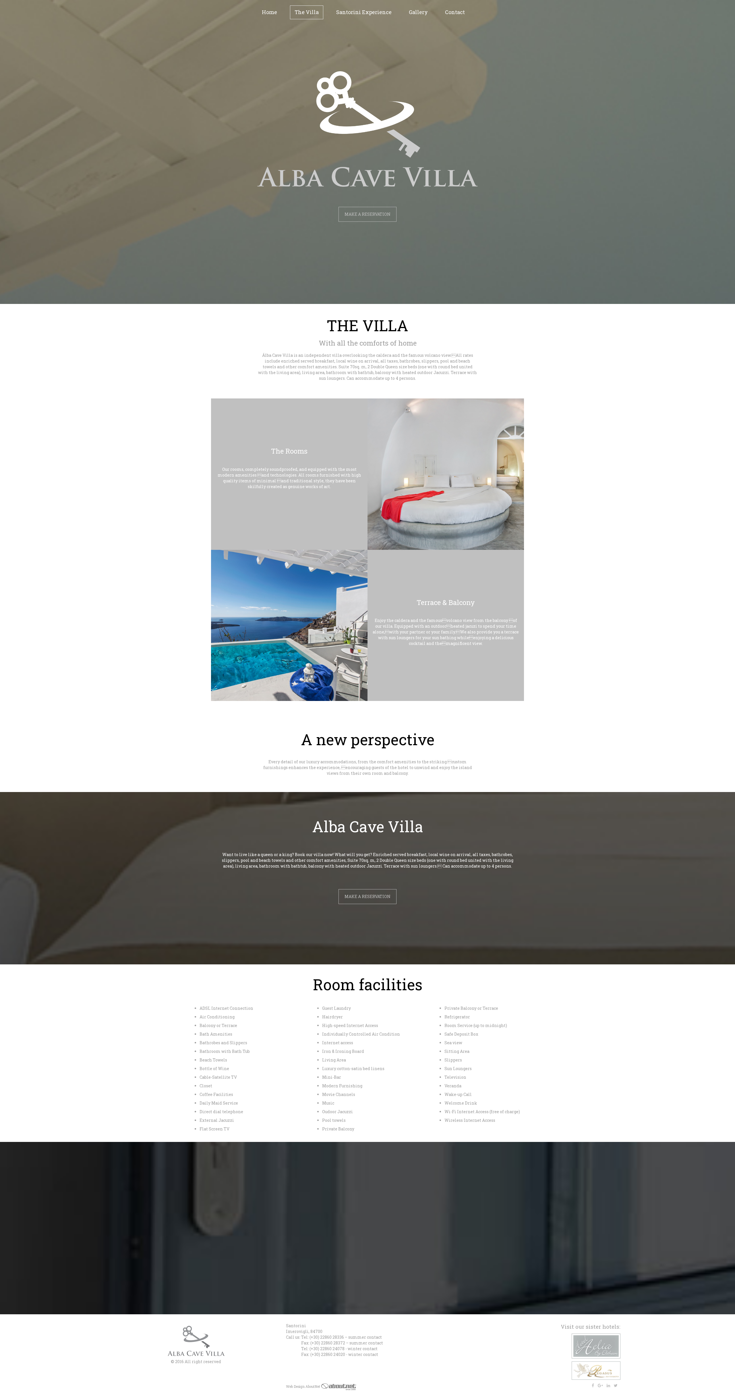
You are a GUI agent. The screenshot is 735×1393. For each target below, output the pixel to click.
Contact (455, 12)
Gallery (418, 12)
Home (269, 12)
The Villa (307, 12)
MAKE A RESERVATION (367, 214)
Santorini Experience (364, 12)
